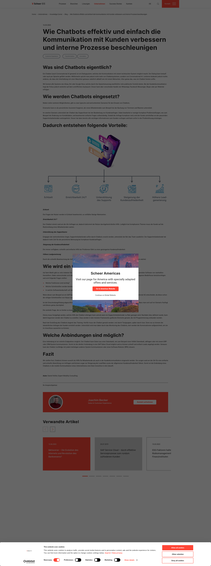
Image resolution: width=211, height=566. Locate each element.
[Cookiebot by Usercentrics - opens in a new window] (29, 561)
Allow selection (178, 554)
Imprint (108, 553)
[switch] (78, 560)
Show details (129, 560)
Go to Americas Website (105, 289)
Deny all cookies (177, 560)
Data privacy (117, 553)
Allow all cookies (177, 548)
